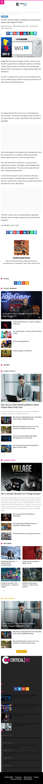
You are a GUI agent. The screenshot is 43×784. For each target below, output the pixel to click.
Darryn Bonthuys (7, 26)
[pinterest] (21, 33)
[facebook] (8, 33)
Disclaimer (28, 779)
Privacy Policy (16, 779)
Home (2, 12)
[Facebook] (15, 283)
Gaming (8, 12)
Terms (36, 777)
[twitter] (11, 33)
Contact (18, 777)
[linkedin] (25, 33)
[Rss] (27, 283)
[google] (14, 33)
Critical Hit (8, 777)
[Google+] (23, 283)
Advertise (28, 777)
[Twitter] (19, 283)
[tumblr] (28, 33)
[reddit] (18, 33)
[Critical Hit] (21, 2)
